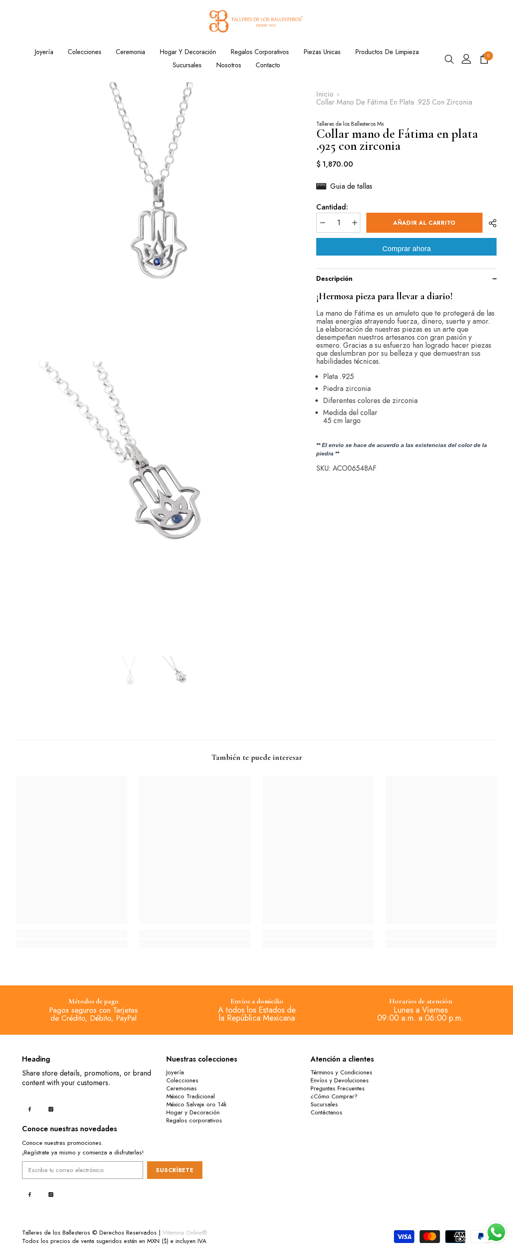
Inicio (324, 94)
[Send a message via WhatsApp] (496, 1232)
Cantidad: (332, 207)
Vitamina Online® (185, 1232)
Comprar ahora (406, 249)
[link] (71, 934)
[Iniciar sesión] (466, 59)
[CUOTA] (490, 223)
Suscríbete (174, 1170)
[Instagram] (51, 1109)
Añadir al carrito (424, 223)
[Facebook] (29, 1109)
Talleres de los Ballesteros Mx (350, 124)
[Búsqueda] (449, 59)
